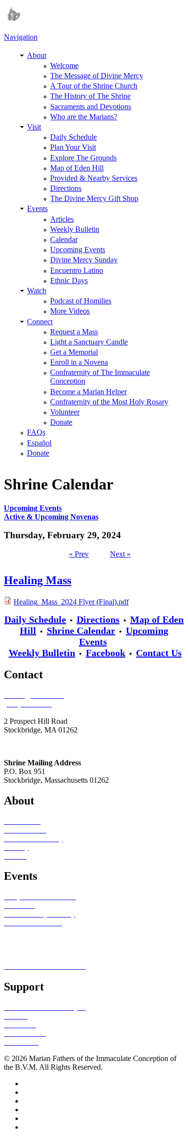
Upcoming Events (77, 249)
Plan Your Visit (73, 147)
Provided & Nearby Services (93, 178)
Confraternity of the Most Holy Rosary (109, 402)
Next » (120, 554)
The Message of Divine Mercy (96, 76)
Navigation (21, 37)
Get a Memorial (74, 352)
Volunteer (65, 412)
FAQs (36, 432)
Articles (62, 219)
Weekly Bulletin (74, 229)
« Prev (79, 554)
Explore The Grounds (83, 158)
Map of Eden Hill (77, 168)
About (36, 55)
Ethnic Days (69, 280)
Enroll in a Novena (79, 362)
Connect (40, 321)
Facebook (105, 652)
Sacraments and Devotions (90, 106)
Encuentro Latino (76, 270)
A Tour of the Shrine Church (93, 86)
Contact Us (159, 652)
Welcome (64, 65)
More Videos (70, 311)
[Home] (12, 18)
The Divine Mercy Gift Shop (94, 198)
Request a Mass (74, 332)
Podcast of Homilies (80, 301)
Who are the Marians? (83, 117)
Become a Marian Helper (88, 391)
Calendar (64, 239)
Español (39, 443)
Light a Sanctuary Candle (89, 342)
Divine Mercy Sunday (84, 260)
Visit (34, 127)
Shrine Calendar (81, 630)
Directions (65, 188)
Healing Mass (37, 580)
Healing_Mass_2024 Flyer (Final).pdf (71, 602)
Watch (36, 291)
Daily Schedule (73, 137)
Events (37, 208)
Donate (61, 422)
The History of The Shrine (90, 96)
